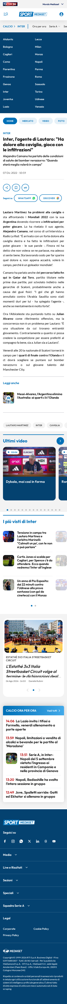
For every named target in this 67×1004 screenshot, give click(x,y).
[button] (33, 14)
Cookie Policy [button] (41, 928)
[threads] (46, 841)
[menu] (5, 14)
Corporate (9, 928)
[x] (29, 841)
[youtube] (54, 841)
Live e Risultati (12, 867)
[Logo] (33, 14)
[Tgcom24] (10, 4)
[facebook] (5, 841)
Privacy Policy (11, 935)
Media (7, 855)
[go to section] (60, 441)
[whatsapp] (21, 841)
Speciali (8, 893)
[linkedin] (37, 841)
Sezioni (7, 880)
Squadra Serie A (13, 905)
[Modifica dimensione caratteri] (25, 187)
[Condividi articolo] (6, 187)
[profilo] (61, 14)
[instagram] (13, 841)
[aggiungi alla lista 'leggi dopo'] (16, 187)
